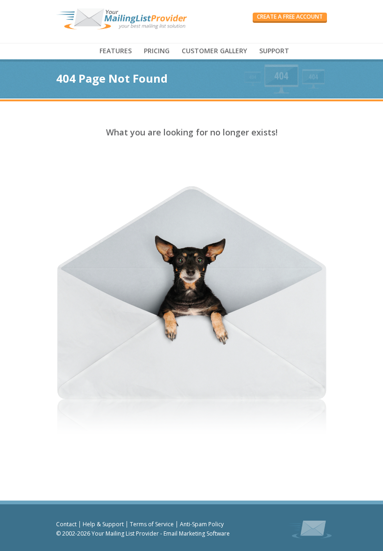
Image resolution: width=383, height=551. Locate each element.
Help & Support (103, 524)
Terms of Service (152, 524)
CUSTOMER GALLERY (214, 50)
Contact (66, 524)
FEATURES (115, 50)
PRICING (157, 50)
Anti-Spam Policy (202, 524)
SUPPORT (274, 50)
